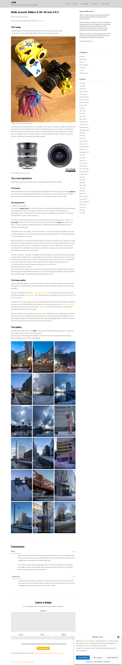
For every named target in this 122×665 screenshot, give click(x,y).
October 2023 (83, 149)
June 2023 (82, 157)
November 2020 (84, 196)
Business (94, 3)
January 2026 (83, 94)
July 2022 (82, 177)
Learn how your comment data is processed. (49, 653)
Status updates (83, 65)
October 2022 (83, 174)
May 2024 (82, 135)
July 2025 (82, 108)
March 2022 (82, 185)
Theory (81, 70)
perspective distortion (67, 304)
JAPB (13, 2)
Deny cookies (98, 657)
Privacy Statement (98, 661)
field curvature (29, 295)
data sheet (41, 21)
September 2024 (84, 130)
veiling (41, 313)
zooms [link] (59, 222)
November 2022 (84, 171)
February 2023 (83, 163)
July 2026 (82, 83)
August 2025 (83, 105)
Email (43, 634)
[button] (118, 637)
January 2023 (83, 166)
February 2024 (83, 141)
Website (64, 634)
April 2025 (82, 116)
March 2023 (82, 160)
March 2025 (82, 119)
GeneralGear (83, 59)
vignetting (42, 307)
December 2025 (84, 97)
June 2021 (82, 188)
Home (68, 3)
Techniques (82, 67)
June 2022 (82, 180)
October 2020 (83, 199)
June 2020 (82, 207)
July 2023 (82, 155)
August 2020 (83, 204)
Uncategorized (83, 73)
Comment (43, 611)
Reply (73, 551)
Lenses (75, 3)
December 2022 (84, 168)
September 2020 (84, 202)
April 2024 (82, 138)
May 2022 (82, 182)
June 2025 (82, 111)
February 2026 (83, 91)
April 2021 (82, 191)
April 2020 (82, 213)
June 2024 (82, 133)
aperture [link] (72, 191)
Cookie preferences (112, 657)
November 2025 (84, 100)
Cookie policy (89, 661)
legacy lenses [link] (24, 208)
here (53, 245)
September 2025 (84, 102)
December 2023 (84, 146)
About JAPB (104, 3)
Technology (84, 3)
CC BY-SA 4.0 (23, 662)
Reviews (81, 62)
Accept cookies (82, 657)
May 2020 (82, 210)
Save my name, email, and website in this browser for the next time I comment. (44, 644)
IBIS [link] (34, 331)
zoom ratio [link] (14, 222)
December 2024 (84, 127)
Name (21, 634)
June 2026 (82, 86)
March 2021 (82, 193)
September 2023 (84, 152)
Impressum (107, 661)
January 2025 (83, 124)
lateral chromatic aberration (39, 293)
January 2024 (83, 144)
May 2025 (82, 113)
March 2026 (82, 88)
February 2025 (83, 122)
